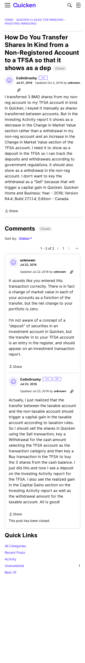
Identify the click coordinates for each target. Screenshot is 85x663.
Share (11, 211)
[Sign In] (78, 5)
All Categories (15, 546)
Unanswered (42, 566)
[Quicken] (24, 5)
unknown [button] (74, 82)
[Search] (69, 5)
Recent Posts (15, 552)
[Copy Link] (19, 90)
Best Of (10, 572)
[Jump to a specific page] (76, 248)
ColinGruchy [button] (26, 78)
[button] (9, 80)
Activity (10, 559)
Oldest (24, 238)
